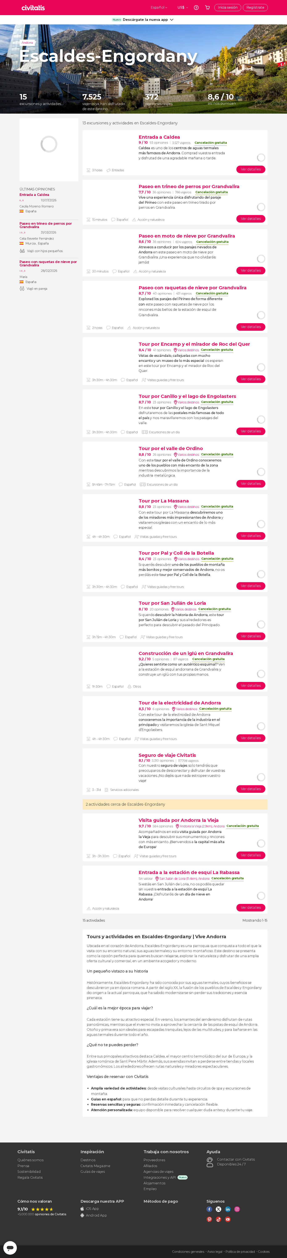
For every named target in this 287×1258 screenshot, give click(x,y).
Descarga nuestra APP (102, 1201)
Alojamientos (154, 1183)
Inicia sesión (228, 7)
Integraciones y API (160, 1178)
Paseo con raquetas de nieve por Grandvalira (48, 263)
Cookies (264, 1252)
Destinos (87, 1160)
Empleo (150, 1189)
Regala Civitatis (30, 1178)
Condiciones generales (188, 1252)
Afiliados (150, 1166)
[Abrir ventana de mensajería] (10, 1248)
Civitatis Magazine (95, 1166)
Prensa (23, 1166)
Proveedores (154, 1160)
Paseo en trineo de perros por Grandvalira (46, 225)
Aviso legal (214, 1252)
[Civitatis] (33, 7)
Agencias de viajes (158, 1172)
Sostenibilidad (29, 1172)
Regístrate (255, 7)
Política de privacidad (240, 1252)
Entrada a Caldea (34, 195)
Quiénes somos (30, 1160)
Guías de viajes (92, 1172)
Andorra (27, 43)
